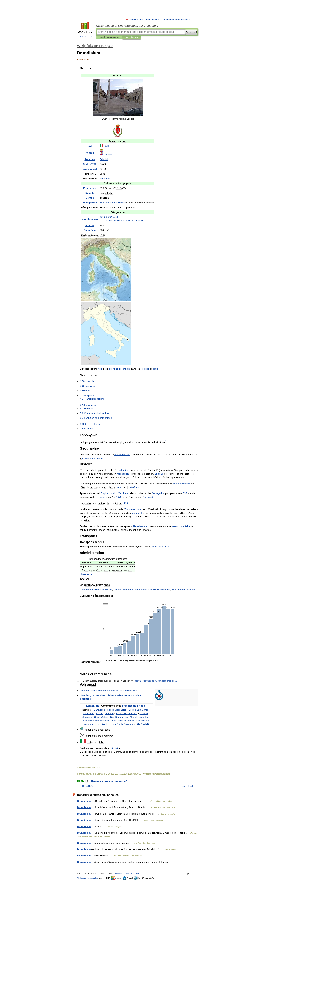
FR (193, 20)
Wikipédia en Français (109, 37)
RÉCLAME (135, 873)
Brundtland (187, 786)
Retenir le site (136, 20)
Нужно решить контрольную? (109, 781)
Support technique (122, 873)
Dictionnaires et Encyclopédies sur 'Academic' (127, 25)
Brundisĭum (84, 801)
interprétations (131, 37)
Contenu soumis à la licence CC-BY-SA (95, 774)
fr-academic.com (85, 36)
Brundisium (133, 774)
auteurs (166, 774)
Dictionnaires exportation (87, 878)
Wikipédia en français (152, 774)
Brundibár (87, 786)
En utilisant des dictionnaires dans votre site (168, 20)
